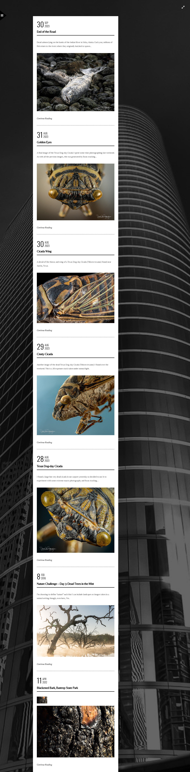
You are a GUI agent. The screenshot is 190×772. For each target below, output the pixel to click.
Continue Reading (44, 118)
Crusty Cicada (45, 354)
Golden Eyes (44, 142)
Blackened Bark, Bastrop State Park (57, 687)
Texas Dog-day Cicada (49, 466)
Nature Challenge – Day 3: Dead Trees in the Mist (65, 583)
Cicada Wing (44, 251)
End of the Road (46, 31)
